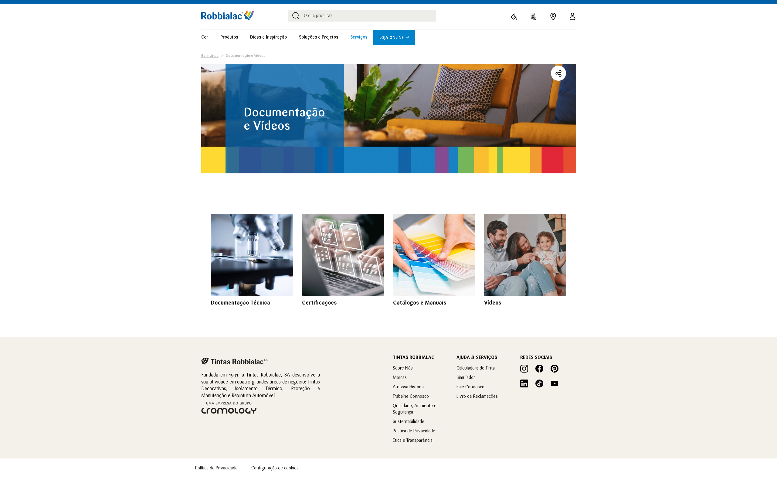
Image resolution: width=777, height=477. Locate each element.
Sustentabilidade (408, 421)
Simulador (465, 377)
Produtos (229, 37)
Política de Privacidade (414, 431)
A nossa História (408, 387)
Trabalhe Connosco (411, 396)
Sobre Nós (403, 368)
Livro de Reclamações (477, 396)
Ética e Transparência (413, 440)
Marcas (400, 377)
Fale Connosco (470, 387)
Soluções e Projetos (318, 37)
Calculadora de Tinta (475, 368)
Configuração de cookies (275, 468)
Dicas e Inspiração (268, 37)
